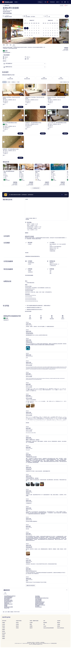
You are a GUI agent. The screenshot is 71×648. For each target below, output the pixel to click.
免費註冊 (66, 194)
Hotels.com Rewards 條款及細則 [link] (48, 627)
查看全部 (4, 60)
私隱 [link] (44, 624)
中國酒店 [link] (3, 622)
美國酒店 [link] (3, 629)
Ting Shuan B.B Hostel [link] (8, 596)
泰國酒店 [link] (3, 634)
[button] (30, 26)
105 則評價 (5, 319)
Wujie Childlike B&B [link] (8, 597)
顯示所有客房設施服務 (29, 275)
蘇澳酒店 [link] (12, 611)
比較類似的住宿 (36, 188)
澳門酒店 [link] (3, 631)
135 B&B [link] (5, 605)
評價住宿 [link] (17, 627)
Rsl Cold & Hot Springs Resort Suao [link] (41, 597)
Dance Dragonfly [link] (38, 600)
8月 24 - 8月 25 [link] (27, 78)
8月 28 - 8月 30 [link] (44, 78)
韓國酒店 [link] (3, 636)
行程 (62, 1)
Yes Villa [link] (5, 604)
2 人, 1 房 (48, 16)
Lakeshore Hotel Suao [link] (8, 603)
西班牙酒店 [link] (4, 633)
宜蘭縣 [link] (9, 611)
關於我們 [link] (58, 622)
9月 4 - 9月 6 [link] (61, 78)
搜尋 (67, 16)
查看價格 (20, 106)
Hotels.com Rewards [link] (60, 627)
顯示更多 (26, 252)
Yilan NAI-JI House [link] (7, 601)
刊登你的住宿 (52, 1)
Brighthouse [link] (6, 602)
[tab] (5, 593)
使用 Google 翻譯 (29, 365)
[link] (66, 5)
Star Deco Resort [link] (38, 606)
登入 (68, 1)
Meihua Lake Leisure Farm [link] (40, 604)
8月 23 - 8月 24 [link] (10, 78)
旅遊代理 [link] (31, 627)
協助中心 (57, 1)
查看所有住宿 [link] (7, 5)
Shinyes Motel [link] (7, 598)
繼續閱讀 (26, 232)
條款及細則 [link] (45, 622)
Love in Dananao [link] (38, 598)
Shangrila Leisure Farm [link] (39, 602)
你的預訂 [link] (17, 622)
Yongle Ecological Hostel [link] (40, 601)
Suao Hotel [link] (37, 595)
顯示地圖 (27, 219)
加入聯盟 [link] (31, 622)
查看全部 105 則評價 (6, 52)
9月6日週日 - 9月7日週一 (30, 16)
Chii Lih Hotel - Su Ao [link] (8, 599)
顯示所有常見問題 (28, 311)
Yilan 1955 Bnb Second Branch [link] (9, 595)
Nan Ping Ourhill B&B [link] (39, 603)
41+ (66, 42)
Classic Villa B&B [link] (38, 599)
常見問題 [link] (17, 624)
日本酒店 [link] (3, 624)
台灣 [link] (6, 611)
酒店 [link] (3, 611)
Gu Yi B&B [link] (37, 605)
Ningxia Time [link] (6, 607)
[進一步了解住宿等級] (6, 9)
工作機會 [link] (58, 624)
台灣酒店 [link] (3, 627)
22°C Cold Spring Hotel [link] (8, 600)
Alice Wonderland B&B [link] (8, 606)
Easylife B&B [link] (37, 596)
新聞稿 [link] (31, 624)
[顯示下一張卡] (68, 175)
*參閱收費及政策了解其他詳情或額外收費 (32, 256)
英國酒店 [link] (3, 638)
